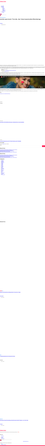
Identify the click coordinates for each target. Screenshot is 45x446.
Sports (2, 170)
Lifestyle (3, 10)
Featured (3, 9)
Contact (3, 12)
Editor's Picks (1, 17)
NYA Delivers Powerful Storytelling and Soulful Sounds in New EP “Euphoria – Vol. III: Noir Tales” (14, 420)
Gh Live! (2, 165)
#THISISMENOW (7, 70)
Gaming (2, 164)
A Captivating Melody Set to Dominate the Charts (7, 356)
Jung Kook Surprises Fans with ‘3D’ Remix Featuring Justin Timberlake (10, 141)
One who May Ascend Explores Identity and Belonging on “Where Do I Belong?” (8, 149)
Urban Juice (3, 1)
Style (1, 171)
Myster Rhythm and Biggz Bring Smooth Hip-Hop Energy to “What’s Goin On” (8, 157)
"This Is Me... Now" (2, 93)
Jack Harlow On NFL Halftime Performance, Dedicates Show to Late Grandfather (12, 122)
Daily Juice (2, 161)
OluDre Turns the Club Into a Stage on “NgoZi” (5, 151)
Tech (1, 172)
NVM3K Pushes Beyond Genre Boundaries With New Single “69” (7, 156)
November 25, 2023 (6, 71)
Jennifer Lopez (8, 93)
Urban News (2, 6)
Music (3, 7)
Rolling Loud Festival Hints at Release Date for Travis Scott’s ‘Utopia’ (10, 292)
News (5, 17)
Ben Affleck (5, 93)
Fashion (2, 162)
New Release (4, 11)
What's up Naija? (3, 174)
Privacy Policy (2, 438)
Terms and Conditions (3, 444)
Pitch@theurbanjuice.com (25, 441)
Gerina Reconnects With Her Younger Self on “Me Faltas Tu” (6, 150)
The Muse (1, 23)
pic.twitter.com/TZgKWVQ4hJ (12, 70)
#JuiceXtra (4, 8)
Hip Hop (2, 166)
